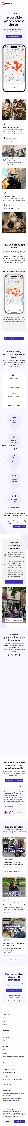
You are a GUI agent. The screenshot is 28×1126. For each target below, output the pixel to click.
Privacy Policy (17, 1117)
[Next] (24, 300)
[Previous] (20, 786)
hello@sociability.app (14, 1100)
